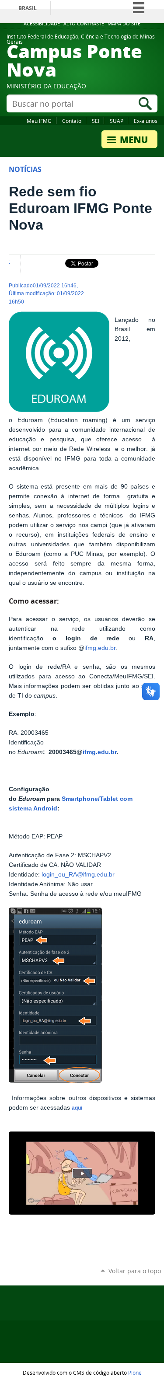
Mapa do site (124, 24)
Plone (135, 1372)
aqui (77, 1108)
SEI (95, 120)
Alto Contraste (83, 24)
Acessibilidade (42, 24)
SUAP (116, 120)
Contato (71, 120)
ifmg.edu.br (99, 648)
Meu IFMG (39, 120)
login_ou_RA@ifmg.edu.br (78, 874)
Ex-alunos (145, 120)
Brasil (27, 8)
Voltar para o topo (134, 1271)
